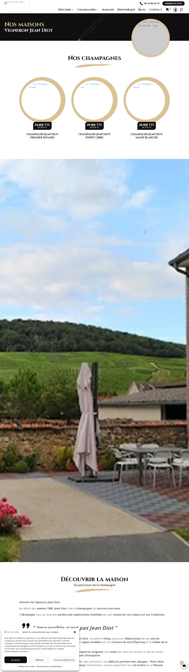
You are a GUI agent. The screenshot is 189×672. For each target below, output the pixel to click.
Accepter (15, 659)
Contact (155, 9)
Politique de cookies (26, 666)
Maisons (108, 9)
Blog (142, 9)
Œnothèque (126, 9)
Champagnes (86, 9)
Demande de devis (173, 3)
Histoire (64, 9)
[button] (74, 632)
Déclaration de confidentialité (48, 666)
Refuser (40, 659)
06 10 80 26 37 (152, 3)
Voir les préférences (64, 659)
